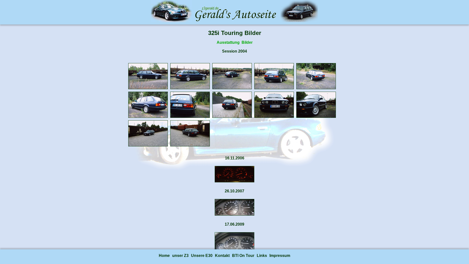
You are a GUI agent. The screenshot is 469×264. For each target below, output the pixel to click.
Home (164, 255)
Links (262, 255)
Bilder (247, 42)
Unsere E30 (202, 255)
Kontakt (222, 255)
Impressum (279, 255)
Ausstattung (228, 42)
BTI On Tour (243, 255)
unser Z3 (180, 255)
